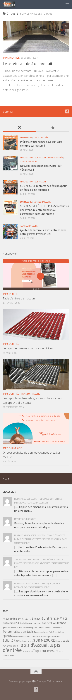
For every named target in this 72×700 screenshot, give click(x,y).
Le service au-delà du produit (27, 63)
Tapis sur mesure (46, 650)
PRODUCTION (26, 157)
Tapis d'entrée (11, 57)
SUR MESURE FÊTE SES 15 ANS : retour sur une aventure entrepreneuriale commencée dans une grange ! (44, 210)
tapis (66, 640)
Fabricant (38, 623)
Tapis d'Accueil (34, 645)
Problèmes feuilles (56, 632)
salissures (36, 636)
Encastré (37, 618)
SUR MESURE (44, 640)
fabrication (49, 623)
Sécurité (58, 641)
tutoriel (6, 655)
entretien (9, 623)
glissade (6, 627)
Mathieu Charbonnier (53, 627)
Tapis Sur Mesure (28, 161)
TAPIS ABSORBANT (10, 646)
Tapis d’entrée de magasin (19, 298)
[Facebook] (67, 111)
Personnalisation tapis (18, 631)
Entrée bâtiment (24, 623)
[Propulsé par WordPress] (33, 681)
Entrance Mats (56, 618)
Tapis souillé (27, 651)
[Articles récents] (19, 128)
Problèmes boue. (41, 632)
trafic (61, 651)
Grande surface (16, 627)
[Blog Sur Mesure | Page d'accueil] (11, 4)
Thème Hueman (55, 681)
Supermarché (26, 641)
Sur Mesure (26, 137)
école (12, 655)
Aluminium (26, 619)
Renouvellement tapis (22, 636)
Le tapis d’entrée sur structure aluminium (28, 348)
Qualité (8, 636)
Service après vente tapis (51, 636)
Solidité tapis (12, 640)
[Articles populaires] (52, 128)
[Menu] (67, 4)
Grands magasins (30, 627)
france (61, 623)
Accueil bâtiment (12, 618)
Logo (41, 627)
